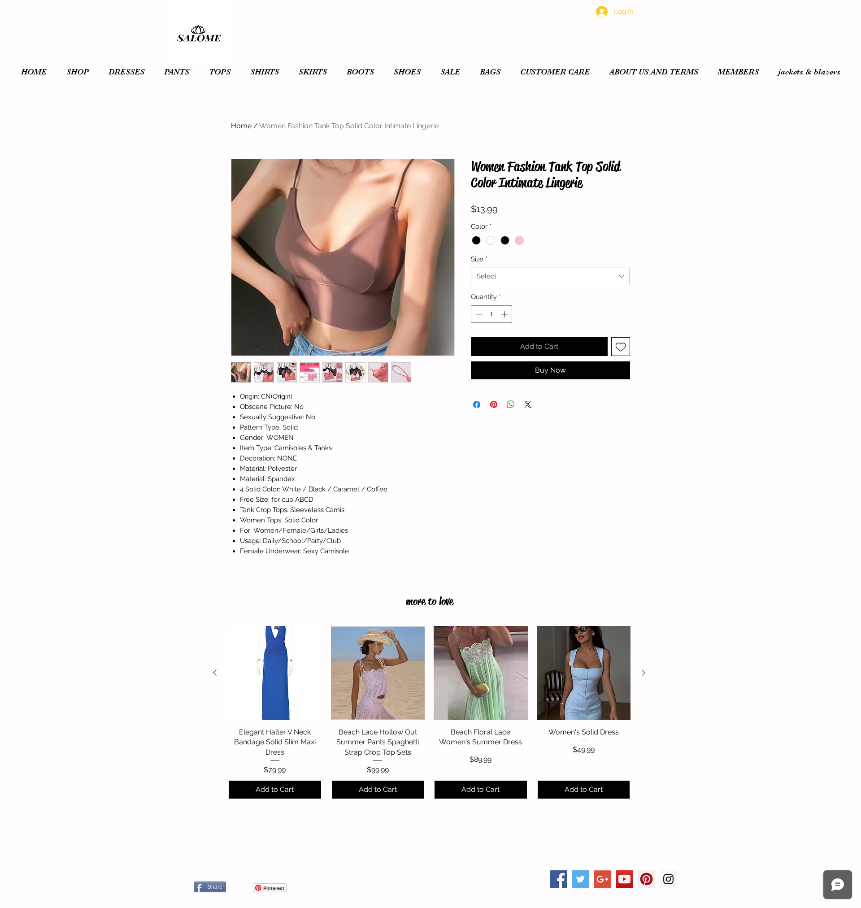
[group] (429, 713)
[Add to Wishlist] (620, 346)
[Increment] (505, 314)
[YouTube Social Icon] (624, 879)
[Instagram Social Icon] (668, 879)
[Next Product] (643, 672)
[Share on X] (527, 404)
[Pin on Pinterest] (493, 404)
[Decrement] (478, 314)
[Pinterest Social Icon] (646, 879)
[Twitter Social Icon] (580, 879)
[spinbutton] (491, 314)
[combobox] (550, 276)
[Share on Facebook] (476, 404)
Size (479, 259)
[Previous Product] (214, 672)
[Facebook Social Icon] (558, 879)
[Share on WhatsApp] (510, 404)
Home (241, 126)
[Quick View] (275, 673)
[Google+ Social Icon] (602, 879)
